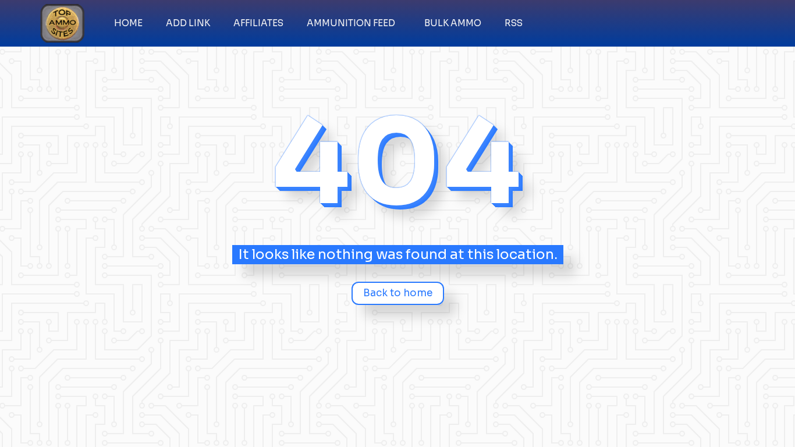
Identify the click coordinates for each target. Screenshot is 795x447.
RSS (514, 23)
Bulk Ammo (452, 23)
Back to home (397, 293)
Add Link (188, 23)
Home (128, 23)
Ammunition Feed (351, 23)
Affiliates (258, 23)
